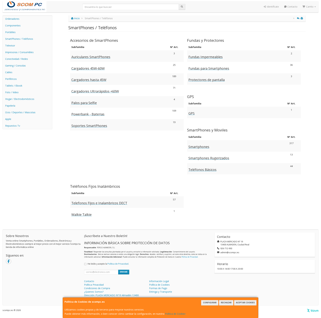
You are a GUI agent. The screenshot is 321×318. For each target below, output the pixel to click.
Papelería (10, 105)
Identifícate (272, 6)
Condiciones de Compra (97, 288)
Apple (8, 119)
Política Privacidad (94, 284)
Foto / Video (12, 92)
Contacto (292, 6)
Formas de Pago (158, 288)
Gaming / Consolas (15, 65)
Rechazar (226, 302)
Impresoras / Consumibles (19, 52)
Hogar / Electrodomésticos (19, 99)
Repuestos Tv (12, 125)
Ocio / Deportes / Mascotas (20, 112)
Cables (8, 72)
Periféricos (11, 79)
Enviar (123, 271)
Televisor (10, 45)
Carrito (309, 6)
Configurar (210, 302)
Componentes (13, 25)
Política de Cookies (175, 313)
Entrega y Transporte (160, 291)
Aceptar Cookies (245, 302)
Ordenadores (12, 18)
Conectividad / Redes (16, 58)
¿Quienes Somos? (93, 291)
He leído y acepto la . (108, 263)
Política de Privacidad (190, 257)
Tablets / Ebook (13, 85)
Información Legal (159, 281)
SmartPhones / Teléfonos (19, 38)
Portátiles (10, 32)
